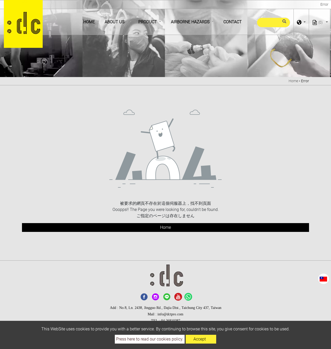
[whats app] (188, 297)
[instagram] (155, 297)
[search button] (283, 23)
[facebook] (144, 297)
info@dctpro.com (170, 314)
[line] (167, 297)
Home (90, 21)
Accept (199, 339)
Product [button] (148, 21)
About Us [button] (115, 21)
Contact (232, 21)
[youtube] (178, 297)
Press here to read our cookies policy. (149, 339)
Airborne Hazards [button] (190, 21)
